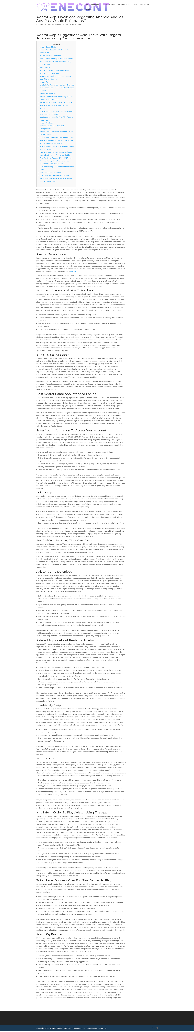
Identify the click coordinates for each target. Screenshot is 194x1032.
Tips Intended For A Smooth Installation (56, 152)
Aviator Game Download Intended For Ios (56, 132)
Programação (124, 5)
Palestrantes (110, 5)
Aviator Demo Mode (48, 47)
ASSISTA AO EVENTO (93, 5)
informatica (44, 24)
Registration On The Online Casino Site (56, 102)
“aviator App (45, 67)
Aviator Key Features (48, 94)
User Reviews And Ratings (50, 173)
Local (134, 5)
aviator (73, 271)
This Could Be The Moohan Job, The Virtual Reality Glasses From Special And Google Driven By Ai (56, 178)
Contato (88, 10)
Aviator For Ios (45, 82)
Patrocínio (144, 5)
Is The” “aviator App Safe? (50, 56)
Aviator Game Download (49, 73)
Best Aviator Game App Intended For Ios (56, 59)
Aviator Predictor (46, 123)
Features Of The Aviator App (51, 164)
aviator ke (64, 24)
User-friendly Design (48, 79)
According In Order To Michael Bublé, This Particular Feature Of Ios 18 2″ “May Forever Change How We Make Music (56, 158)
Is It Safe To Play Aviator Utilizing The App (57, 85)
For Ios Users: (45, 135)
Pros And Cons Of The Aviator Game (54, 70)
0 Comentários (76, 24)
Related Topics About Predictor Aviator (55, 76)
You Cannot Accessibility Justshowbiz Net (57, 138)
